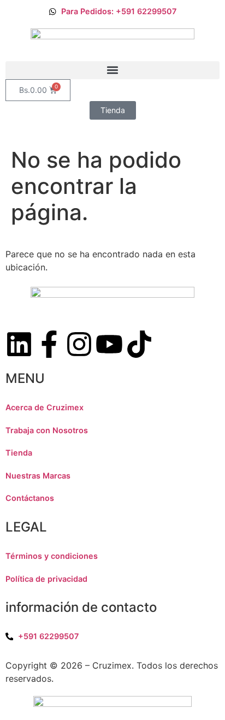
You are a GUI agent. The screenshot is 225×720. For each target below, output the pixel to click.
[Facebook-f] (49, 344)
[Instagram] (79, 344)
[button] (112, 70)
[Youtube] (109, 344)
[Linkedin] (19, 344)
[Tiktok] (139, 344)
